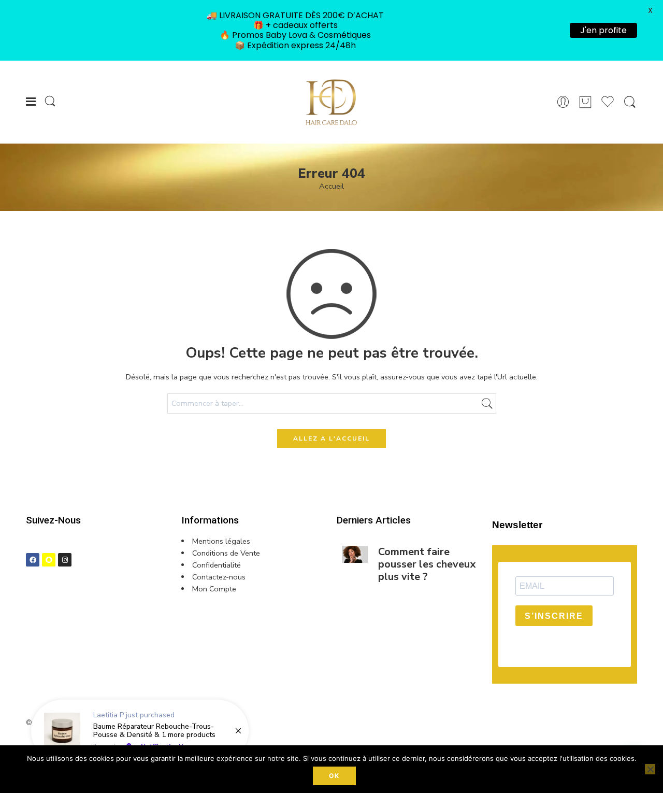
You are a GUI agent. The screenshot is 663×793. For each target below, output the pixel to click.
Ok (334, 776)
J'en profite (603, 30)
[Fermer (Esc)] (499, 276)
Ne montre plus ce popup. (440, 509)
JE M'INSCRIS (396, 490)
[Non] (650, 769)
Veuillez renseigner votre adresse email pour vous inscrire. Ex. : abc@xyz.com (427, 392)
